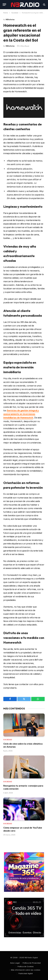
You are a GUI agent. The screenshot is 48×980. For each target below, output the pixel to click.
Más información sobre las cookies (25, 970)
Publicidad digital (26, 973)
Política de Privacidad (32, 963)
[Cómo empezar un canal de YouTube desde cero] (24, 808)
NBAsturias (10, 19)
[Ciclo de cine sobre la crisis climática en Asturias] (24, 724)
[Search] (44, 5)
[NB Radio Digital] (25, 4)
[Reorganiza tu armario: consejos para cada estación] (24, 766)
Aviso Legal (15, 963)
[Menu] (4, 5)
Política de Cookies (26, 966)
